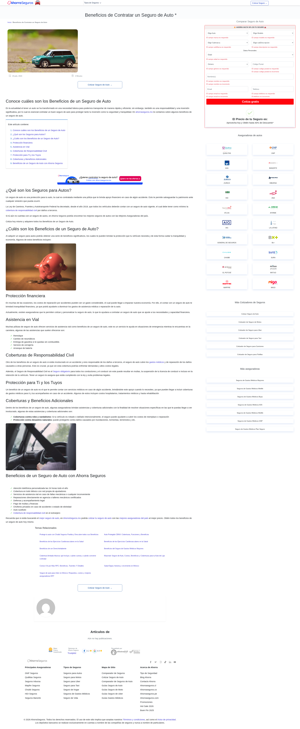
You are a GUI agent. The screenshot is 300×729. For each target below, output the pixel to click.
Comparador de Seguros (113, 673)
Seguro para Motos (72, 677)
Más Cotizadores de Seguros (250, 302)
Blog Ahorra (145, 677)
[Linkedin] (170, 662)
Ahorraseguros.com (149, 698)
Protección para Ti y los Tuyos (27, 155)
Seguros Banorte (33, 698)
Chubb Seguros (32, 689)
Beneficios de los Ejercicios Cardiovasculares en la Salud (61, 541)
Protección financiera (22, 143)
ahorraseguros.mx (144, 112)
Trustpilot (72, 653)
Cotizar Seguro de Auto (100, 85)
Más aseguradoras (250, 369)
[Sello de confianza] (134, 651)
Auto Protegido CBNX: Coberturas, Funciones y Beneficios (126, 534)
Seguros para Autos (72, 673)
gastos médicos (156, 362)
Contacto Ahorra (147, 681)
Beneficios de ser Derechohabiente (53, 549)
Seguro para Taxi (71, 685)
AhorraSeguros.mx (72, 518)
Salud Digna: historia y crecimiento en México (121, 566)
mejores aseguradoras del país (133, 518)
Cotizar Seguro (259, 3)
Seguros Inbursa (32, 681)
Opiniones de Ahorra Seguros (73, 649)
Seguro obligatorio (61, 371)
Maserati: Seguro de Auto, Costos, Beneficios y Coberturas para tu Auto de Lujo (134, 556)
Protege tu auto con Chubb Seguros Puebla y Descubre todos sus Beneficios (69, 534)
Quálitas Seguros (33, 677)
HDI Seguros (31, 694)
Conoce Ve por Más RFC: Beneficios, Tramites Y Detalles (62, 566)
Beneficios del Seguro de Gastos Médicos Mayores (123, 549)
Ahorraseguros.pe (148, 694)
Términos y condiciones (134, 719)
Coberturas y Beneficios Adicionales (29, 159)
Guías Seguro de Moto (112, 689)
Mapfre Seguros (32, 685)
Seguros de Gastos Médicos (76, 694)
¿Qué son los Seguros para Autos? (29, 134)
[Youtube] (175, 662)
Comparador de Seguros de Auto (117, 681)
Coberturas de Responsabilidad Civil (30, 151)
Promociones (146, 702)
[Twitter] (155, 662)
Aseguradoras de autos (250, 135)
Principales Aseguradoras (38, 667)
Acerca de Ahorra (149, 667)
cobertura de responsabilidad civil (21, 210)
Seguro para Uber (71, 681)
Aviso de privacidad (166, 719)
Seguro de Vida (70, 698)
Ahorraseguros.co (148, 689)
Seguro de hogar (71, 689)
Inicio (9, 22)
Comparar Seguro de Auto (250, 21)
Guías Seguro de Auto (112, 685)
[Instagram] (160, 662)
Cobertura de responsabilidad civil (29, 513)
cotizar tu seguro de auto (100, 518)
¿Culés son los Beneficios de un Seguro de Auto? (36, 138)
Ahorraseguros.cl (148, 685)
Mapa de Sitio (108, 667)
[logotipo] (37, 661)
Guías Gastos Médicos (112, 698)
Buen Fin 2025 (147, 710)
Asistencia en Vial (21, 147)
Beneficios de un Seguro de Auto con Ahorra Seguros (38, 163)
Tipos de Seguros (91, 3)
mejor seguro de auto (49, 518)
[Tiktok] (165, 662)
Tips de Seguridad (148, 673)
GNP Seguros (31, 673)
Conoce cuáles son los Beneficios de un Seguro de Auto (39, 130)
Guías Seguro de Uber (112, 694)
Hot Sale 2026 (147, 706)
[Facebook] (151, 662)
